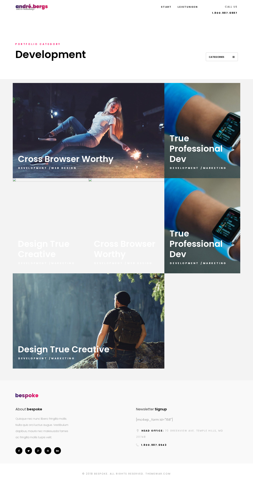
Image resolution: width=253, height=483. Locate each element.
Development (32, 168)
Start (166, 7)
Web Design (64, 168)
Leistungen (188, 7)
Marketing (215, 168)
